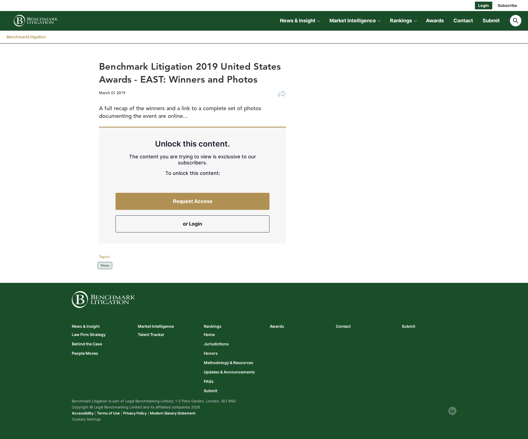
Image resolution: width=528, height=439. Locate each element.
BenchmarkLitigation (26, 36)
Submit (491, 20)
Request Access (192, 201)
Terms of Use (108, 413)
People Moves (85, 353)
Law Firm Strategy (89, 335)
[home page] (36, 20)
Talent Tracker (151, 335)
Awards (435, 20)
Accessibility (83, 413)
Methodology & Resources (228, 363)
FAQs (209, 381)
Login (483, 5)
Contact (463, 20)
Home (209, 335)
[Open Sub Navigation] (318, 20)
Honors (211, 353)
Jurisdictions (216, 344)
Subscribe (507, 5)
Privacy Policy (135, 413)
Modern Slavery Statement (173, 413)
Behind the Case (87, 344)
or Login (192, 224)
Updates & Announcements (229, 372)
